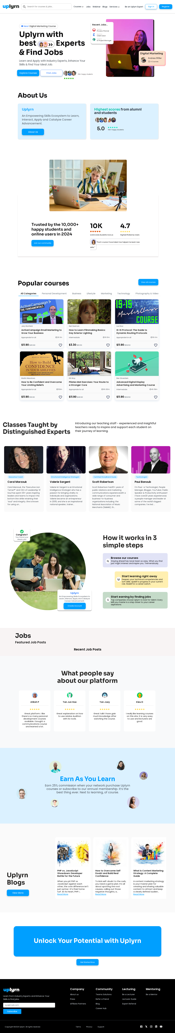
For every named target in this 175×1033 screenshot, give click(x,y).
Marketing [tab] (106, 293)
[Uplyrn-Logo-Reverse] (11, 6)
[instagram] (151, 1026)
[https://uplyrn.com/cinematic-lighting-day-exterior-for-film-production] (89, 311)
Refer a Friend (102, 999)
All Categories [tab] (28, 293)
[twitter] (146, 1026)
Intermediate (74, 337)
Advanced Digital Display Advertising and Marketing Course (135, 383)
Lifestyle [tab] (91, 293)
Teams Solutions (104, 994)
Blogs (105, 6)
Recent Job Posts (87, 649)
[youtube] (161, 1026)
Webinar (96, 6)
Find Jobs (51, 73)
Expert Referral (129, 1003)
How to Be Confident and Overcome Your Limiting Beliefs (41, 383)
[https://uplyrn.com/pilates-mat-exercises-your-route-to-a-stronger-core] (89, 363)
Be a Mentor (151, 994)
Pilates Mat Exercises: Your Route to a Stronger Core (89, 383)
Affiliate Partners (78, 1003)
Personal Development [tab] (54, 293)
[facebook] (141, 1026)
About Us (33, 132)
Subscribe (12, 1011)
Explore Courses (28, 73)
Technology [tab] (123, 293)
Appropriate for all (28, 337)
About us (74, 994)
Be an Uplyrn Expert (134, 6)
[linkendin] (156, 1026)
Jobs (88, 6)
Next (168, 868)
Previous (50, 868)
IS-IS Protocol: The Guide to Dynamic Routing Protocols (131, 331)
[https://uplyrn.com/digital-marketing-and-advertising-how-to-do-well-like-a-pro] (137, 363)
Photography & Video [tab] (146, 293)
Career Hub (101, 1008)
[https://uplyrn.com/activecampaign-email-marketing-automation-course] (41, 311)
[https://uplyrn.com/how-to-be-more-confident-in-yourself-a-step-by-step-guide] (41, 363)
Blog (98, 1003)
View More (18, 892)
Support (101, 1027)
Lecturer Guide (129, 999)
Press (72, 999)
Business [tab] (76, 293)
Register (166, 6)
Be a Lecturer (128, 994)
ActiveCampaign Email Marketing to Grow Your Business (41, 331)
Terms (78, 1027)
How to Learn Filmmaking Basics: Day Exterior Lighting (87, 331)
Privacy (89, 1027)
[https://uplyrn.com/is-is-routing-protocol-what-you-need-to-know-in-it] (137, 311)
